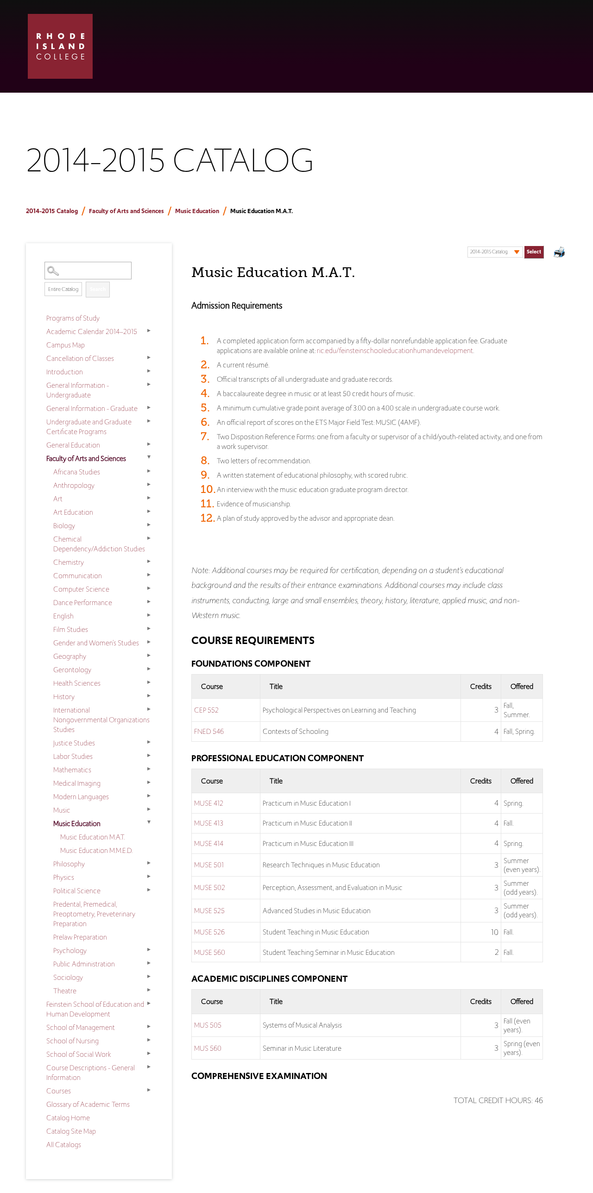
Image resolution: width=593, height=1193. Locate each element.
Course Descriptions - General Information (90, 1072)
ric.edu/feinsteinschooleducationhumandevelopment (395, 350)
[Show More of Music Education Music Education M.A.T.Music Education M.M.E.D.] (148, 822)
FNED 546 (209, 731)
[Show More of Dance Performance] (148, 601)
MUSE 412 (208, 803)
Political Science (77, 891)
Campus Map (65, 345)
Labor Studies (73, 756)
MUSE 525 (209, 910)
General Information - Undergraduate (77, 390)
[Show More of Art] (148, 498)
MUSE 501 (209, 865)
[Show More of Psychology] (148, 949)
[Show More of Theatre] (148, 990)
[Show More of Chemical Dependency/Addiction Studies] (148, 538)
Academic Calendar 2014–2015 (91, 331)
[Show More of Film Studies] (148, 628)
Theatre (64, 991)
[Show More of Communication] (148, 575)
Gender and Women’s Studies (96, 643)
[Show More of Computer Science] (148, 588)
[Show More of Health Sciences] (148, 682)
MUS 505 (207, 1025)
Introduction (64, 372)
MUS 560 (207, 1048)
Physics (63, 877)
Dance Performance (82, 602)
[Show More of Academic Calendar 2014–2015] (148, 330)
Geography (69, 656)
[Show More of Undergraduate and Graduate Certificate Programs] (148, 421)
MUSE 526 (209, 932)
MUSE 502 (209, 887)
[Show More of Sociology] (148, 976)
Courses (58, 1091)
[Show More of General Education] (148, 444)
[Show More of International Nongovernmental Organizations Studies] (148, 709)
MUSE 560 (209, 952)
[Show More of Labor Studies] (148, 755)
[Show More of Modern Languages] (148, 796)
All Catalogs (63, 1144)
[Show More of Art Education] (148, 511)
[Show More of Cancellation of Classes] (148, 357)
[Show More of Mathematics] (148, 769)
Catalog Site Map (71, 1131)
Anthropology (74, 485)
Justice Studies (74, 743)
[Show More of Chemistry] (148, 561)
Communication (77, 576)
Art (58, 499)
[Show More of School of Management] (148, 1026)
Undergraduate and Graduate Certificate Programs (89, 426)
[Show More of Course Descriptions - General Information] (148, 1067)
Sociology (68, 977)
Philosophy (69, 864)
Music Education (197, 211)
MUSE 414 (208, 843)
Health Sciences (77, 683)
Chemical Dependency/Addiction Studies (99, 544)
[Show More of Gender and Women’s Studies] (148, 642)
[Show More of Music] (148, 809)
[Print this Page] (560, 253)
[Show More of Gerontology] (148, 669)
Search (98, 289)
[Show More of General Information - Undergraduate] (148, 384)
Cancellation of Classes (80, 358)
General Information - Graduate (92, 408)
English (63, 616)
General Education (73, 445)
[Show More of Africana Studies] (148, 471)
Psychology (70, 950)
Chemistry (68, 562)
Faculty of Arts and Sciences (126, 211)
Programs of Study (73, 318)
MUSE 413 (208, 823)
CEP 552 (206, 710)
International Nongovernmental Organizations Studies (101, 719)
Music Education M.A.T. (92, 837)
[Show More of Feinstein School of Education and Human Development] (148, 1003)
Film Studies (70, 629)
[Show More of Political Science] (148, 890)
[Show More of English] (148, 615)
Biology (64, 525)
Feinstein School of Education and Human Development (95, 1009)
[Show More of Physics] (148, 876)
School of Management (80, 1027)
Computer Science (81, 589)
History (64, 696)
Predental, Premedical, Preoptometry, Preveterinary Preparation (94, 913)
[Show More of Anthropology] (148, 484)
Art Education (73, 512)
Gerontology (72, 670)
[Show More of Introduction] (148, 371)
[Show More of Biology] (148, 525)
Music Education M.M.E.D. (96, 850)
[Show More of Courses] (148, 1090)
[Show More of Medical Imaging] (148, 782)
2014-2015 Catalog (52, 211)
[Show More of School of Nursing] (148, 1040)
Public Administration (84, 964)
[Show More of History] (148, 696)
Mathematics (72, 770)
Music (61, 810)
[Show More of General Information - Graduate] (148, 407)
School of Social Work (78, 1054)
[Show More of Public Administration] (148, 963)
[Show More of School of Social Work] (148, 1053)
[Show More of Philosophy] (148, 863)
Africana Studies (76, 472)
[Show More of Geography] (148, 655)
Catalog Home (68, 1118)
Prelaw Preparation (80, 937)
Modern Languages (81, 797)
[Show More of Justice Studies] (148, 742)
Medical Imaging (77, 783)
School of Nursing (72, 1041)
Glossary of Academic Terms (88, 1104)
